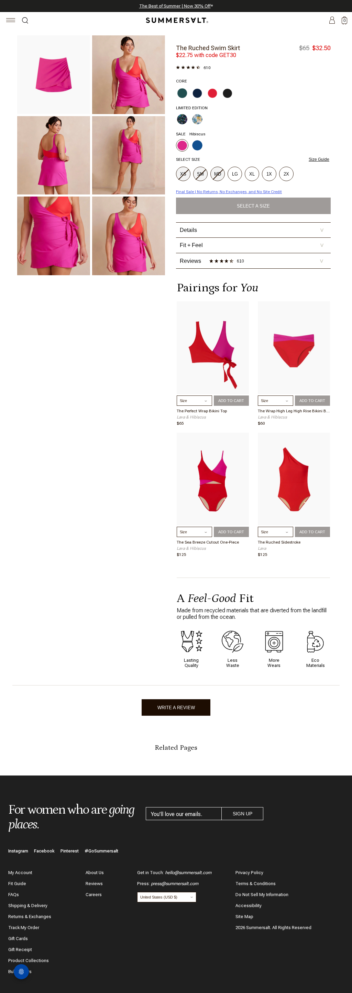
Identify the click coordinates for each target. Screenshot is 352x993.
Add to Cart (231, 401)
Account (332, 20)
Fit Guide (17, 883)
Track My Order (23, 927)
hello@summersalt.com (188, 872)
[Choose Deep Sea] (197, 93)
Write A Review (176, 707)
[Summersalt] (176, 20)
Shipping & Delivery (27, 905)
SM (200, 174)
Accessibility (248, 905)
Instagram (18, 850)
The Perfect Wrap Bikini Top (202, 411)
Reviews (94, 883)
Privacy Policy (249, 872)
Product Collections (28, 960)
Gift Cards (18, 938)
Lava (262, 548)
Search (25, 21)
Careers (94, 894)
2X (286, 174)
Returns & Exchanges (29, 916)
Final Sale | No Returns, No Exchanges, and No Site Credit (229, 191)
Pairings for (217, 287)
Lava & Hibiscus (191, 417)
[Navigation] (10, 21)
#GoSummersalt (101, 850)
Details (252, 230)
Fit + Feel (252, 245)
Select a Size (253, 206)
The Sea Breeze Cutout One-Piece (208, 542)
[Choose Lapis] (197, 145)
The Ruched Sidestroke (279, 542)
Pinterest (69, 850)
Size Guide (319, 159)
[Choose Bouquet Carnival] (182, 119)
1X (269, 174)
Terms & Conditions (255, 883)
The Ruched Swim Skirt (208, 48)
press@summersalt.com (174, 883)
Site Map (244, 916)
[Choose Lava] (212, 93)
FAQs (13, 894)
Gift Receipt (20, 949)
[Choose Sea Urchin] (227, 93)
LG (235, 174)
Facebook (44, 850)
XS (183, 174)
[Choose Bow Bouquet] (197, 119)
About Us (95, 872)
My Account (20, 872)
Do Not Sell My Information (261, 894)
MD (217, 174)
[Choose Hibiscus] (182, 145)
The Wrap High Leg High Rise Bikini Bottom (294, 411)
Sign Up (242, 813)
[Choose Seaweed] (182, 93)
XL (252, 174)
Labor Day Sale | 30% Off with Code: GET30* (176, 6)
